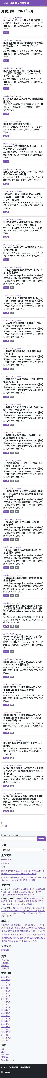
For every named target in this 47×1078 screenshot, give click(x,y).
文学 (16, 938)
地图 (14, 931)
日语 (11, 453)
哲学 (12, 938)
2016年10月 (6, 1037)
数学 (10, 931)
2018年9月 (5, 1026)
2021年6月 (5, 1010)
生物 (32, 938)
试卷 (20, 928)
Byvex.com (6, 1072)
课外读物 (14, 928)
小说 (33, 931)
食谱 (41, 931)
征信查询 (5, 863)
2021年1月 (5, 1024)
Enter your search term (11, 835)
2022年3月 (5, 993)
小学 (28, 938)
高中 (37, 927)
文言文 (10, 934)
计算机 (33, 941)
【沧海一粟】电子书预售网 (15, 3)
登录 (3, 1051)
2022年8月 (5, 988)
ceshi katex (6, 859)
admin (19, 18)
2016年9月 (5, 1040)
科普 (13, 941)
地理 (11, 925)
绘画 (33, 934)
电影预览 (5, 963)
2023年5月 (5, 979)
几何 (37, 934)
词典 (17, 453)
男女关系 (6, 938)
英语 (9, 928)
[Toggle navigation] (42, 3)
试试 (3, 867)
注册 (3, 1049)
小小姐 (16, 934)
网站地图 (5, 949)
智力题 (24, 925)
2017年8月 (5, 1035)
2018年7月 (5, 1032)
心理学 (28, 928)
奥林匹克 (27, 941)
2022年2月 (5, 996)
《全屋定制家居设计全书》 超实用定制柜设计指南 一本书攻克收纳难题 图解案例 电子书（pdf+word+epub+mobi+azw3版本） (23, 892)
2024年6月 (5, 977)
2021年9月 (5, 1002)
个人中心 (5, 960)
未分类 (6, 33)
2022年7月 (5, 990)
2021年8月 (5, 1004)
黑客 (32, 928)
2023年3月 (5, 982)
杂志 (36, 937)
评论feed (5, 1057)
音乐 (41, 934)
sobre (36, 925)
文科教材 (31, 925)
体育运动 (27, 935)
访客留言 (5, 965)
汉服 (11, 287)
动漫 (19, 925)
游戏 (5, 935)
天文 (20, 938)
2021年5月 (5, 1013)
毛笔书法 (5, 925)
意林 (15, 924)
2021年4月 (5, 1015)
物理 (28, 931)
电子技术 (21, 931)
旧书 (37, 931)
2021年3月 (5, 1018)
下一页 (4, 826)
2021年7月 (5, 1007)
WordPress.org (7, 1060)
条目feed (5, 1054)
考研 (5, 931)
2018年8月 (5, 1029)
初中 (23, 928)
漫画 (9, 941)
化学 (11, 652)
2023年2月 (5, 985)
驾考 (21, 934)
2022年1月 (5, 999)
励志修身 (19, 941)
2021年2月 (5, 1021)
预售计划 (5, 968)
